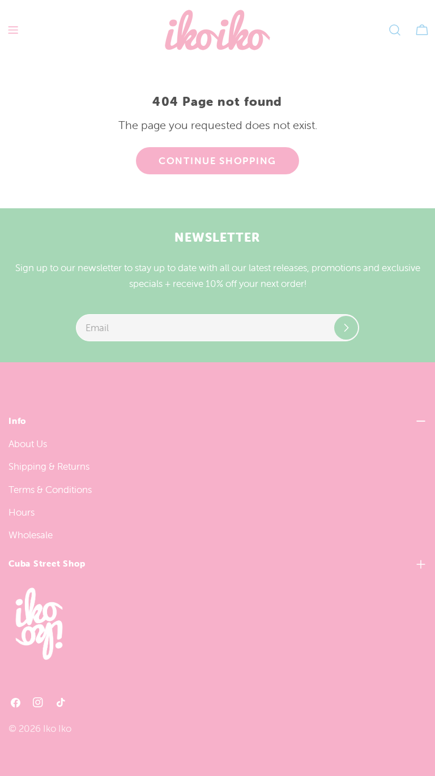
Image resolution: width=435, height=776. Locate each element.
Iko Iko (57, 728)
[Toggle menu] (13, 30)
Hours (21, 512)
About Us (27, 444)
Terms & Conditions (50, 489)
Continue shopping (217, 161)
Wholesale (30, 535)
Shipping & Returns (48, 466)
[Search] (394, 30)
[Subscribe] (346, 328)
